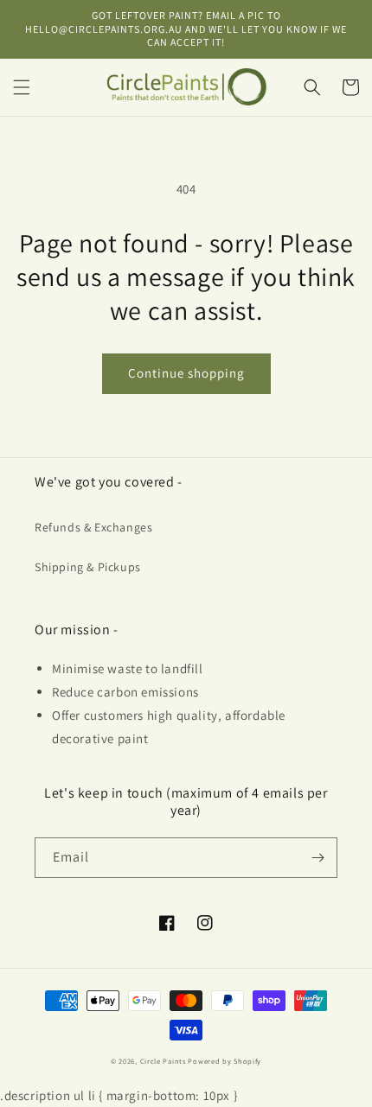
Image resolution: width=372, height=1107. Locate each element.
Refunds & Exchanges (93, 527)
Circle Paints (163, 1061)
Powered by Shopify (224, 1061)
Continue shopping (186, 373)
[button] (22, 87)
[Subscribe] (317, 857)
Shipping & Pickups (88, 567)
